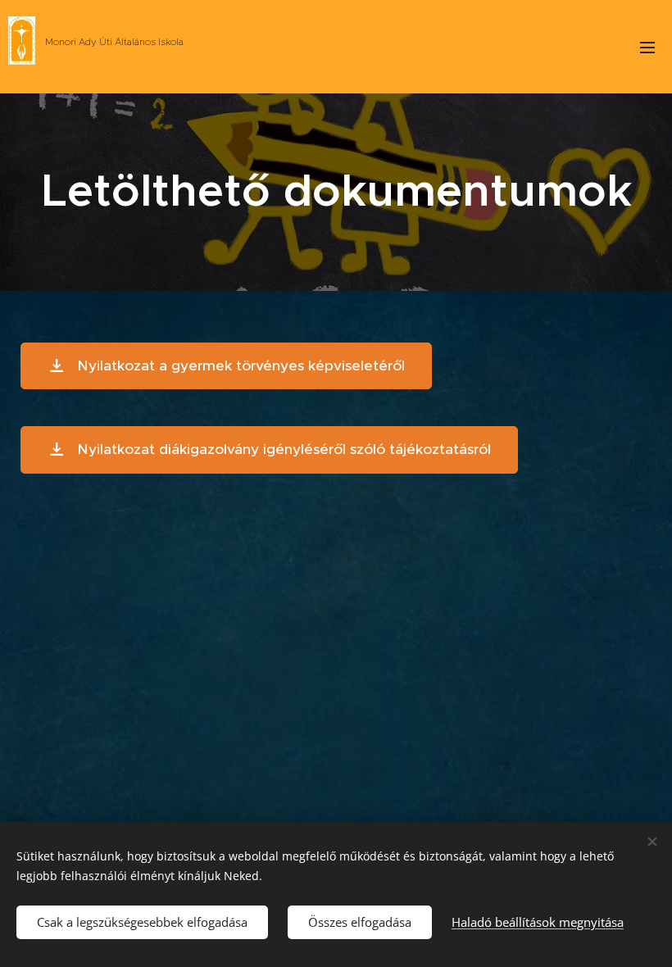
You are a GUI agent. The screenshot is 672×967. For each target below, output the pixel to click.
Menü (647, 46)
